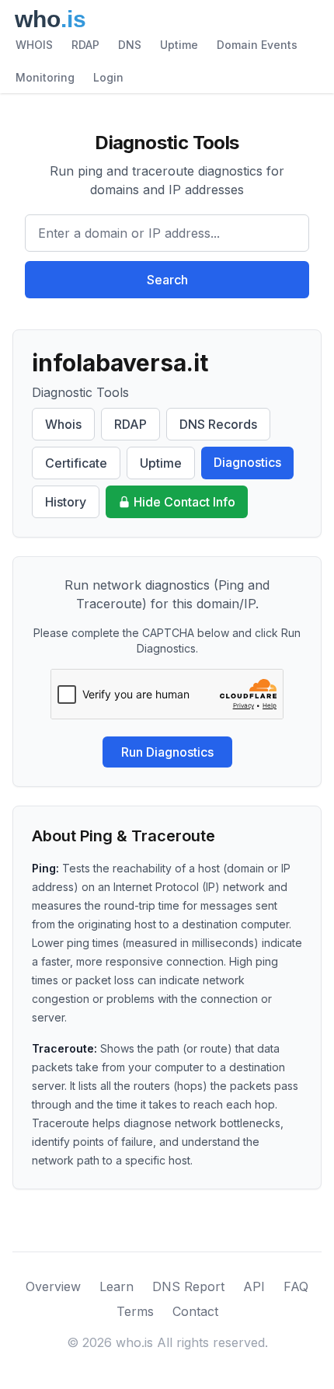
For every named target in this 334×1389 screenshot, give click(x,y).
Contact (195, 1311)
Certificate (76, 463)
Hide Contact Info (184, 502)
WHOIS (34, 44)
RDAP (85, 44)
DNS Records (218, 424)
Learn (116, 1286)
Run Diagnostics (167, 752)
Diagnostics (247, 462)
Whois (63, 424)
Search (167, 279)
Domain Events (257, 44)
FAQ (296, 1286)
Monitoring (45, 77)
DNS (129, 44)
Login (108, 77)
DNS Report (188, 1286)
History (65, 502)
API (254, 1286)
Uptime (179, 44)
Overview (53, 1286)
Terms (135, 1311)
